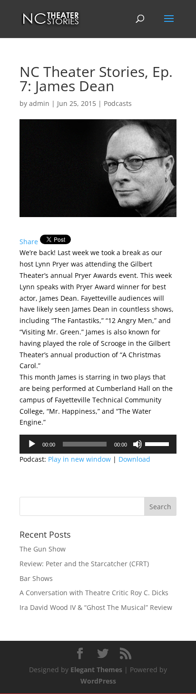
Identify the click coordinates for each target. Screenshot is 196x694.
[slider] (158, 443)
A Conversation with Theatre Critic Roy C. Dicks (94, 592)
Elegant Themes (96, 669)
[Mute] (137, 444)
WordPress (98, 680)
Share (29, 241)
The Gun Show (43, 548)
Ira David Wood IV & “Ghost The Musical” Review (96, 607)
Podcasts (118, 103)
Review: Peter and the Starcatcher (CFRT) (84, 563)
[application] (98, 444)
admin (39, 103)
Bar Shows (36, 578)
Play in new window (79, 459)
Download (134, 459)
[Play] (32, 444)
